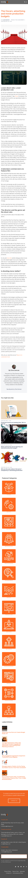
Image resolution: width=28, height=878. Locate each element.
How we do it (9, 597)
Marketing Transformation (8, 666)
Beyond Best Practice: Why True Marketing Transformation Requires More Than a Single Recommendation (14, 778)
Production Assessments (18, 19)
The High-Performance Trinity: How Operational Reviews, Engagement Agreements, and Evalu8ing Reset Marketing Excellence (11, 744)
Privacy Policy (23, 860)
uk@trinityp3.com (6, 844)
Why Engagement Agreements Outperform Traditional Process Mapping (13, 756)
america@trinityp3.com (7, 826)
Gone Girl (9, 258)
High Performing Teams (9, 546)
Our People (9, 717)
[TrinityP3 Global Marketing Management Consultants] (4, 2)
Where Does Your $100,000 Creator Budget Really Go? (13, 733)
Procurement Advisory (9, 580)
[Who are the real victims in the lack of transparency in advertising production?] (14, 457)
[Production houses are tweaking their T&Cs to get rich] (14, 409)
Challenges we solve (9, 614)
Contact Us (14, 856)
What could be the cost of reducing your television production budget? (12, 447)
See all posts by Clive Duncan (14, 389)
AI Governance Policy (18, 873)
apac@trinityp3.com (7, 836)
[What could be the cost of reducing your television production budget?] (14, 434)
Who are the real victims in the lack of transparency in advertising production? (11, 469)
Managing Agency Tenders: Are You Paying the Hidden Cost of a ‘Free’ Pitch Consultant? (14, 767)
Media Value (9, 683)
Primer (16, 96)
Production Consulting (9, 700)
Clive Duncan (6, 19)
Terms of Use (15, 871)
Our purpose (9, 494)
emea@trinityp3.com (7, 851)
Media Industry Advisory (9, 563)
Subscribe (22, 871)
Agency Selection (9, 649)
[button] (24, 2)
